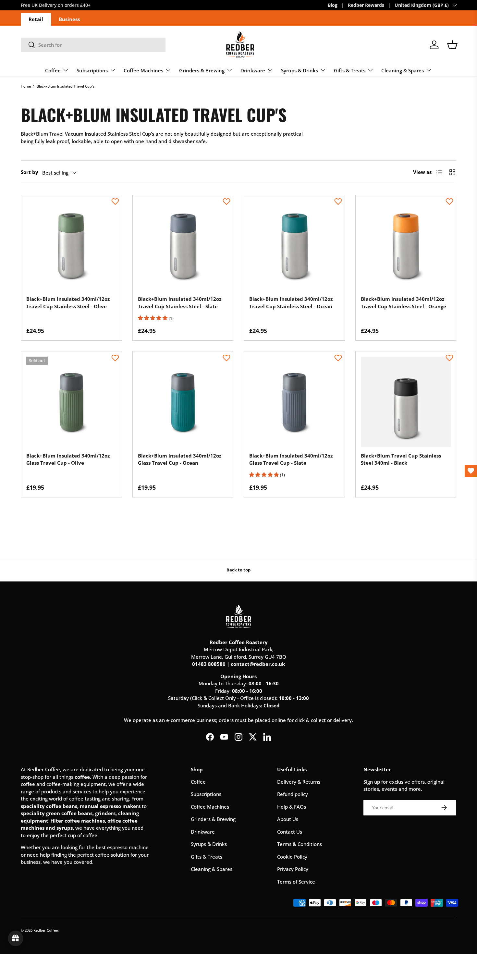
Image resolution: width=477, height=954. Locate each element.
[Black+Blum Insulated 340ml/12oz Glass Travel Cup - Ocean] (183, 402)
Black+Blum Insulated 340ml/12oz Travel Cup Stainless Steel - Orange (403, 303)
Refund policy (292, 794)
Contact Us (289, 831)
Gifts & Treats (349, 70)
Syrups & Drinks (299, 70)
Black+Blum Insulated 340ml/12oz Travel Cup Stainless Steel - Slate (179, 303)
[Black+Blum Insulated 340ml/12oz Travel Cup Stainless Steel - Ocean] (294, 245)
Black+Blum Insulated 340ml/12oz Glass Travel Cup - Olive (68, 459)
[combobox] (93, 45)
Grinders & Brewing (202, 70)
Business (69, 19)
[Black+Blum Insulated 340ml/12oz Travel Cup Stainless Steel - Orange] (406, 245)
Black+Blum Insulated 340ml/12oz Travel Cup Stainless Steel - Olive (68, 303)
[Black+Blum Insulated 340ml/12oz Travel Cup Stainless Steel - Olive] (71, 245)
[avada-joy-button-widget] (15, 938)
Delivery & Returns (298, 781)
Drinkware (252, 70)
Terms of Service (296, 881)
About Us (287, 819)
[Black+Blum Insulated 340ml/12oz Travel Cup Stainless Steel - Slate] (183, 245)
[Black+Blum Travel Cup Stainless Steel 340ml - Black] (406, 402)
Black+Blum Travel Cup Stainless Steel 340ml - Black (401, 459)
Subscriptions (92, 70)
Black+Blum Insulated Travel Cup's (65, 86)
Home (26, 86)
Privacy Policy (292, 869)
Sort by (29, 172)
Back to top (238, 570)
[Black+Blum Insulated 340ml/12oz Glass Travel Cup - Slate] (294, 402)
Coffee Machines (143, 70)
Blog (332, 5)
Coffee (53, 70)
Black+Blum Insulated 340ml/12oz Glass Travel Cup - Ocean (179, 459)
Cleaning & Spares (402, 70)
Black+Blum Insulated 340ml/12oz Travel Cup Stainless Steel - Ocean (291, 303)
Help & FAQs (291, 806)
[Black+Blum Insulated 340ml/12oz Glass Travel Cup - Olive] (71, 402)
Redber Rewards (366, 5)
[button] (452, 45)
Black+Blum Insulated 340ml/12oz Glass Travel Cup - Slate (291, 459)
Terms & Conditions (299, 844)
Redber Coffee (45, 930)
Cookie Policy (292, 856)
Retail (36, 19)
